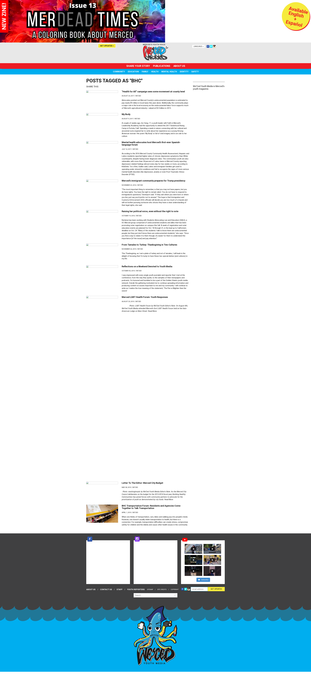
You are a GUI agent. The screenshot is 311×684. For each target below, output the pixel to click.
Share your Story (138, 66)
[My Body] (102, 122)
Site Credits (161, 589)
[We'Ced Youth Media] (155, 53)
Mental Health (169, 71)
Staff (119, 589)
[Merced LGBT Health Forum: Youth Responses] (102, 387)
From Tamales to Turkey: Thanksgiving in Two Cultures (149, 244)
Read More (152, 311)
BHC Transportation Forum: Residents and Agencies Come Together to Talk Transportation (151, 506)
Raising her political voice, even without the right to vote (150, 211)
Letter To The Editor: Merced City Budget (142, 483)
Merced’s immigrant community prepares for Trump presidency (153, 180)
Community (119, 71)
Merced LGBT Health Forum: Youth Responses (145, 297)
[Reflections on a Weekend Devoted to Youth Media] (102, 274)
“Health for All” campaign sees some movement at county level (153, 91)
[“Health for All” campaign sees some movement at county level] (102, 99)
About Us (179, 66)
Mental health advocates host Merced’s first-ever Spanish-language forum (151, 143)
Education (133, 71)
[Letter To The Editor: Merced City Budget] (102, 491)
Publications (161, 66)
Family (145, 71)
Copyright (175, 589)
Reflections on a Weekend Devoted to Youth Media (147, 266)
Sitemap (150, 589)
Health (154, 71)
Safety (195, 71)
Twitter (211, 46)
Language (198, 46)
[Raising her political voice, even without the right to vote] (102, 219)
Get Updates (106, 46)
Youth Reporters (136, 589)
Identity (184, 71)
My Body (126, 114)
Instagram (214, 46)
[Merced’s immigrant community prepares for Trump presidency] (102, 188)
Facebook (208, 46)
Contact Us (106, 589)
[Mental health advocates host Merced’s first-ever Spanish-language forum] (102, 150)
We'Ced (138, 96)
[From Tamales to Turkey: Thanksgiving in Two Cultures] (102, 252)
